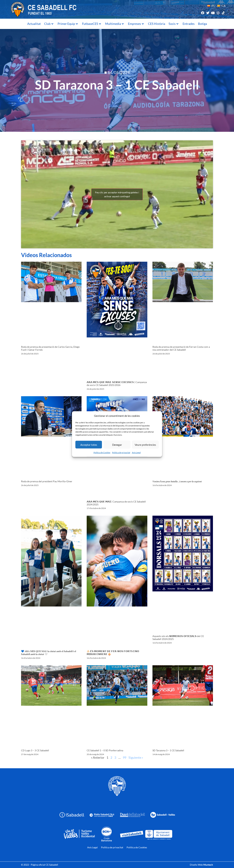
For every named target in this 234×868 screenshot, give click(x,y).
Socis (172, 24)
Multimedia (113, 24)
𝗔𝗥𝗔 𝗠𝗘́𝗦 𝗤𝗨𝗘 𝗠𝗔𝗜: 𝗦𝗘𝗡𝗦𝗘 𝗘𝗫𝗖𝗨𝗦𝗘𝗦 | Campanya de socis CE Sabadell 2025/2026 (117, 383)
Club (47, 24)
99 (124, 757)
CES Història (156, 24)
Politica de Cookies (102, 452)
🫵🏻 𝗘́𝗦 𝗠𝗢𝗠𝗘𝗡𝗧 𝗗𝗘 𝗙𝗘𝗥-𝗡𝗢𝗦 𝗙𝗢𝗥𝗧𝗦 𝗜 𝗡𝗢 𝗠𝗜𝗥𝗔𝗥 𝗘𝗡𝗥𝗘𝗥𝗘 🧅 (113, 652)
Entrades (189, 24)
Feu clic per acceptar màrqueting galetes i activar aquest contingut (117, 194)
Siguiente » (135, 757)
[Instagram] (218, 13)
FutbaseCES (90, 24)
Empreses (134, 24)
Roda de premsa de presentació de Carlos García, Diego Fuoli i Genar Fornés (50, 348)
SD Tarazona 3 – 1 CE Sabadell (168, 750)
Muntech (208, 864)
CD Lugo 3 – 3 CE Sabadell (35, 750)
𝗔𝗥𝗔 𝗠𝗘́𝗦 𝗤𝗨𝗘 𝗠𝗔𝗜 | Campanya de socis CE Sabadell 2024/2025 (116, 503)
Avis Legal (136, 452)
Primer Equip (66, 24)
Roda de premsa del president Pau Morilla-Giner (46, 481)
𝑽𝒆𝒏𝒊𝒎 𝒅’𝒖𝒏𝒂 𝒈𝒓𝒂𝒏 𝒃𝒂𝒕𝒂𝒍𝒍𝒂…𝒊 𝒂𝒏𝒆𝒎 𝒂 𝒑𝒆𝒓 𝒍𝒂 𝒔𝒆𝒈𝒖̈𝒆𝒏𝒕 (177, 481)
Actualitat (34, 24)
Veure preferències (145, 444)
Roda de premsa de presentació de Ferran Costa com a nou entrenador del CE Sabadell (181, 348)
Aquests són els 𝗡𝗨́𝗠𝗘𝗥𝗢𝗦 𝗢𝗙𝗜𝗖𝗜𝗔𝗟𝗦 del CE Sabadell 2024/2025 (178, 637)
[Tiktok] (223, 13)
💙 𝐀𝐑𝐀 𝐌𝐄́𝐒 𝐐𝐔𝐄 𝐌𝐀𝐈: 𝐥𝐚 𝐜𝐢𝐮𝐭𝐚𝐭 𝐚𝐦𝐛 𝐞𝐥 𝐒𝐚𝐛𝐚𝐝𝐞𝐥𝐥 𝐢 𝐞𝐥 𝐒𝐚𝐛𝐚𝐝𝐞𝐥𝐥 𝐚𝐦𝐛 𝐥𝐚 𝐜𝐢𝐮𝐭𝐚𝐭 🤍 (48, 652)
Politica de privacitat (121, 452)
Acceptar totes (88, 444)
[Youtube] (213, 13)
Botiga (202, 24)
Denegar (117, 444)
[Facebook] (202, 13)
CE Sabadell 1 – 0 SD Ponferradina (105, 750)
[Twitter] (208, 13)
